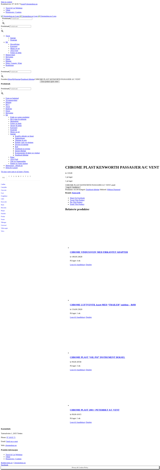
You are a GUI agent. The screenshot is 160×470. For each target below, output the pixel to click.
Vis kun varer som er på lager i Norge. (15, 172)
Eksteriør (13, 130)
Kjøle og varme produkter (19, 117)
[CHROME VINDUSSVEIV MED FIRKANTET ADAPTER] (114, 231)
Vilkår (8, 457)
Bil (7, 115)
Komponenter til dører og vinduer (27, 153)
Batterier (9, 109)
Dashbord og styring (22, 149)
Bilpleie (8, 102)
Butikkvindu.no (7, 463)
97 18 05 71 (11, 437)
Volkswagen (4, 228)
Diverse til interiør (21, 145)
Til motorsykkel (11, 100)
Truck (8, 107)
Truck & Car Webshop (14, 455)
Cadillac (3, 184)
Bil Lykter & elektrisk (18, 119)
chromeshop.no (11, 445)
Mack (2, 205)
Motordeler (14, 121)
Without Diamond (113, 190)
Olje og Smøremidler (18, 161)
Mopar (3, 210)
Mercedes (3, 208)
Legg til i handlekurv (73, 187)
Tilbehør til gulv (21, 140)
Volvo (2, 231)
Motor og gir (15, 132)
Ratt (16, 147)
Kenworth (76, 193)
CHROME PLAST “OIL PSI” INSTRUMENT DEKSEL (97, 357)
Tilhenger (3, 222)
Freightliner (4, 196)
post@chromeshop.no (29, 4)
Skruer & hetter (16, 126)
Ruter (12, 157)
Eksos (8, 111)
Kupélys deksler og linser (24, 136)
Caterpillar (4, 187)
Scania (3, 219)
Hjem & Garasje (12, 168)
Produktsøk (6, 18)
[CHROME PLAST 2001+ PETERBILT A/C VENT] (114, 388)
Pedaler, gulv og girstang (24, 142)
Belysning (9, 113)
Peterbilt (3, 213)
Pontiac (3, 216)
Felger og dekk (15, 123)
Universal (3, 225)
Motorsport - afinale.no (14, 166)
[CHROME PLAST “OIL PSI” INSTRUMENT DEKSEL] (114, 336)
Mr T (7, 105)
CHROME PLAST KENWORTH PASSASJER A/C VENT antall (90, 185)
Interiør (13, 134)
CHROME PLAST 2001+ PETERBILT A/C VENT (94, 410)
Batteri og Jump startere (19, 163)
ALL (3, 177)
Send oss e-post (12, 441)
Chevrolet (3, 190)
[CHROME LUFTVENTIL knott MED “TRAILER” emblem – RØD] (114, 283)
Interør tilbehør (20, 151)
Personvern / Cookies (13, 459)
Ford (2, 193)
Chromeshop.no (20, 463)
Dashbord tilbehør (92, 190)
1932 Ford (14, 159)
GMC (2, 199)
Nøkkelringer (20, 138)
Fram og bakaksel (12, 98)
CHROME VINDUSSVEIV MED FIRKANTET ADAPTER (99, 252)
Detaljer (89, 265)
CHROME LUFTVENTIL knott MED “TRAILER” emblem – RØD (103, 305)
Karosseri (13, 128)
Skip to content (6, 2)
